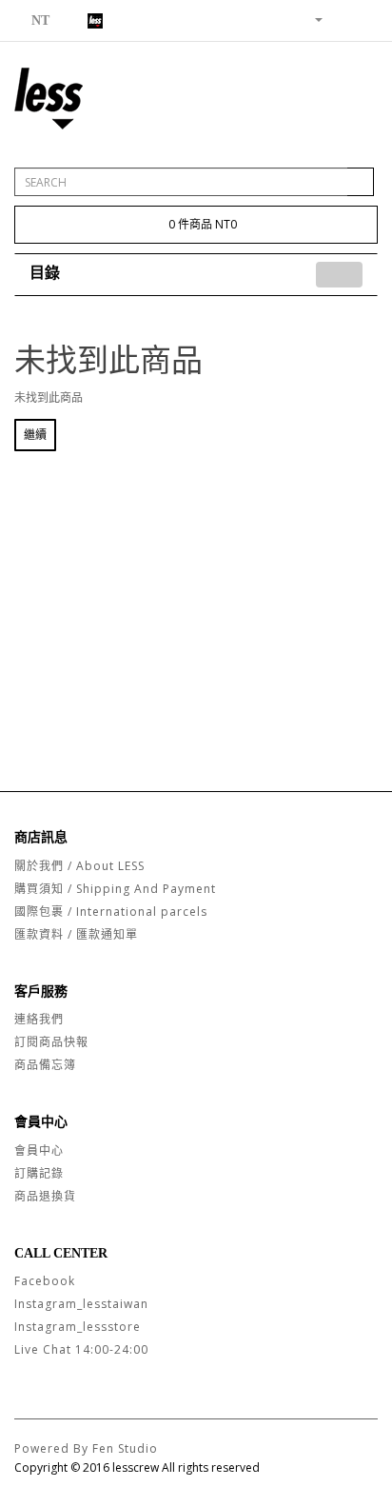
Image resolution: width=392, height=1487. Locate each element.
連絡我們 (39, 1019)
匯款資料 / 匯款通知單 (76, 934)
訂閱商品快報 (51, 1042)
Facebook (44, 1281)
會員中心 (39, 1150)
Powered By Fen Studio (86, 1448)
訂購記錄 (39, 1173)
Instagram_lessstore (77, 1326)
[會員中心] (311, 18)
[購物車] (340, 18)
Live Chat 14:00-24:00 (81, 1349)
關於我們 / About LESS (79, 866)
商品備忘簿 (45, 1065)
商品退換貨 (45, 1196)
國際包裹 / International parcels (110, 911)
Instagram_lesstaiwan (81, 1304)
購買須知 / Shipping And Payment (115, 889)
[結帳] (363, 18)
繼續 (35, 434)
